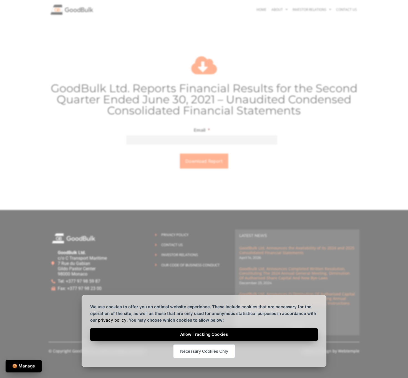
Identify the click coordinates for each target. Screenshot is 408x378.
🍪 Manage (23, 366)
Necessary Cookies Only (204, 351)
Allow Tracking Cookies (204, 334)
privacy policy (112, 320)
